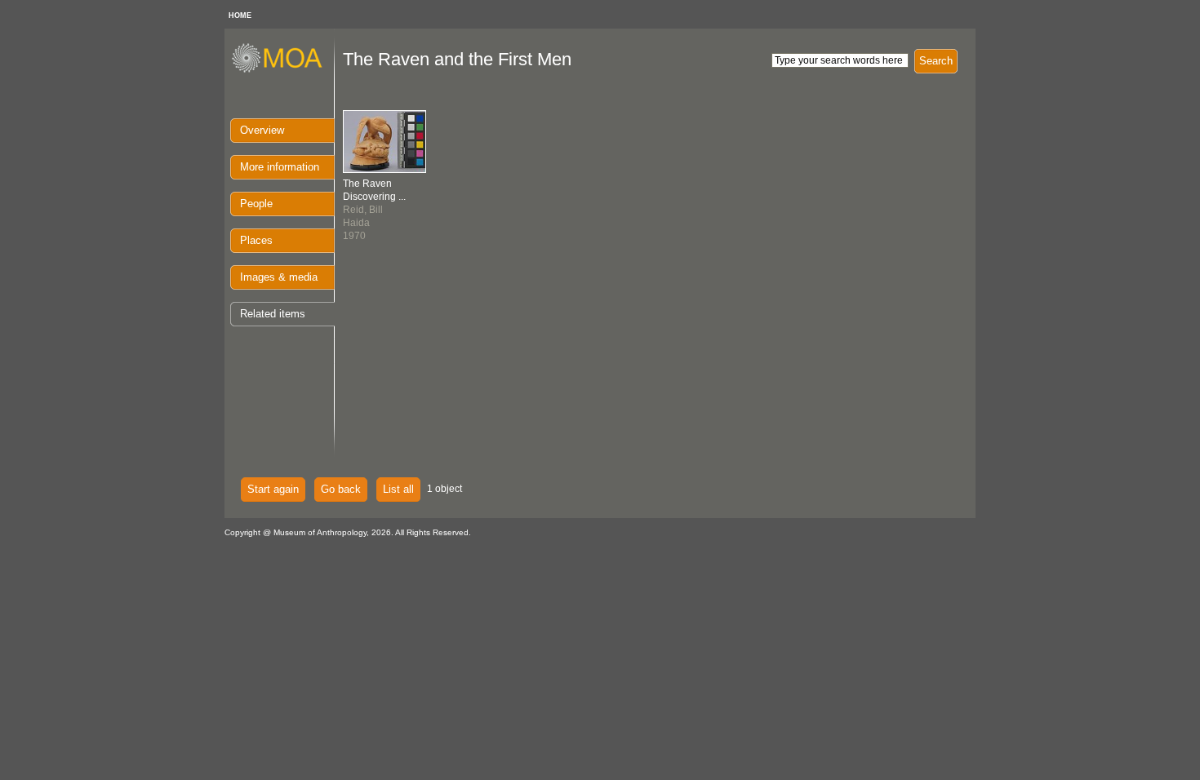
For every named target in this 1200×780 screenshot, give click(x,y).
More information (279, 167)
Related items (272, 314)
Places (256, 240)
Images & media (279, 277)
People (256, 203)
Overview (262, 130)
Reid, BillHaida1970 (374, 210)
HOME (240, 15)
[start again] (283, 70)
